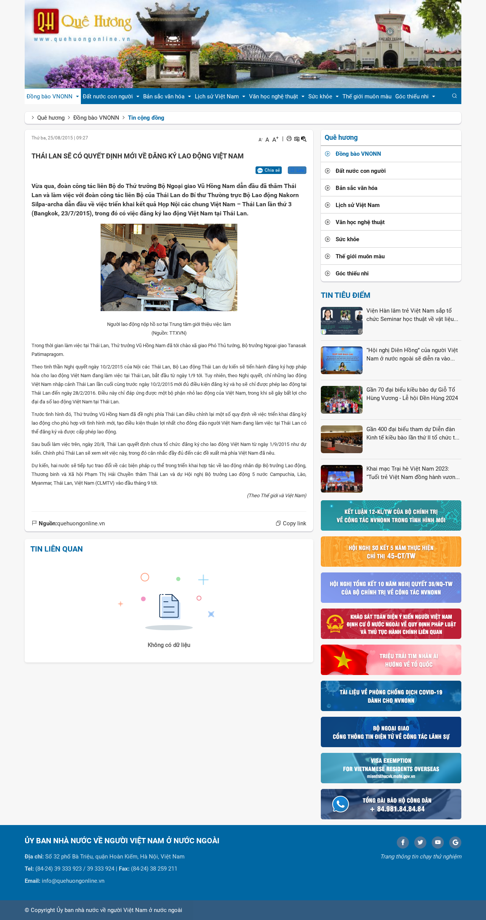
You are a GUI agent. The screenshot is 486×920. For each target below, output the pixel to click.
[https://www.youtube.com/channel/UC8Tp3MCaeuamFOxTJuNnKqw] (438, 842)
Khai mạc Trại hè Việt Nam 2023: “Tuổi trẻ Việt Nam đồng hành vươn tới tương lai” (410, 473)
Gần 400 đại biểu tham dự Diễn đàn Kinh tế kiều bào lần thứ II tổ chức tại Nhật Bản (412, 434)
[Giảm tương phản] (303, 138)
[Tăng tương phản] (296, 138)
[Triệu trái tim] (391, 659)
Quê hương (51, 117)
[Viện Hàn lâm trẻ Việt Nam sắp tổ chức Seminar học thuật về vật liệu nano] (342, 320)
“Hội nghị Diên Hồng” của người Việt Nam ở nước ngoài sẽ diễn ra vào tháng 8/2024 (412, 355)
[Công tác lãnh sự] (391, 731)
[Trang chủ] (243, 43)
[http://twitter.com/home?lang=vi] (420, 842)
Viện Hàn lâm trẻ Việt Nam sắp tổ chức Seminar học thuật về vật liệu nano (410, 315)
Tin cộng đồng (146, 117)
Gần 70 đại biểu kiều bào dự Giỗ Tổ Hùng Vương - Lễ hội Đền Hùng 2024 (412, 393)
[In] (289, 138)
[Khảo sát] (391, 623)
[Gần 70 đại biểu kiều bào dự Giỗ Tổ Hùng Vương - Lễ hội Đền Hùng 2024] (342, 399)
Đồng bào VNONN (96, 117)
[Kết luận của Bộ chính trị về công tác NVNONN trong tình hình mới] (391, 515)
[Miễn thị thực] (391, 767)
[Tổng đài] (391, 803)
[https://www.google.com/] (455, 842)
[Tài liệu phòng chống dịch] (391, 695)
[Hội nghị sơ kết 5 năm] (391, 551)
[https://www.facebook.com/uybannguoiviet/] (403, 842)
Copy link (293, 523)
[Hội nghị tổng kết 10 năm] (391, 587)
